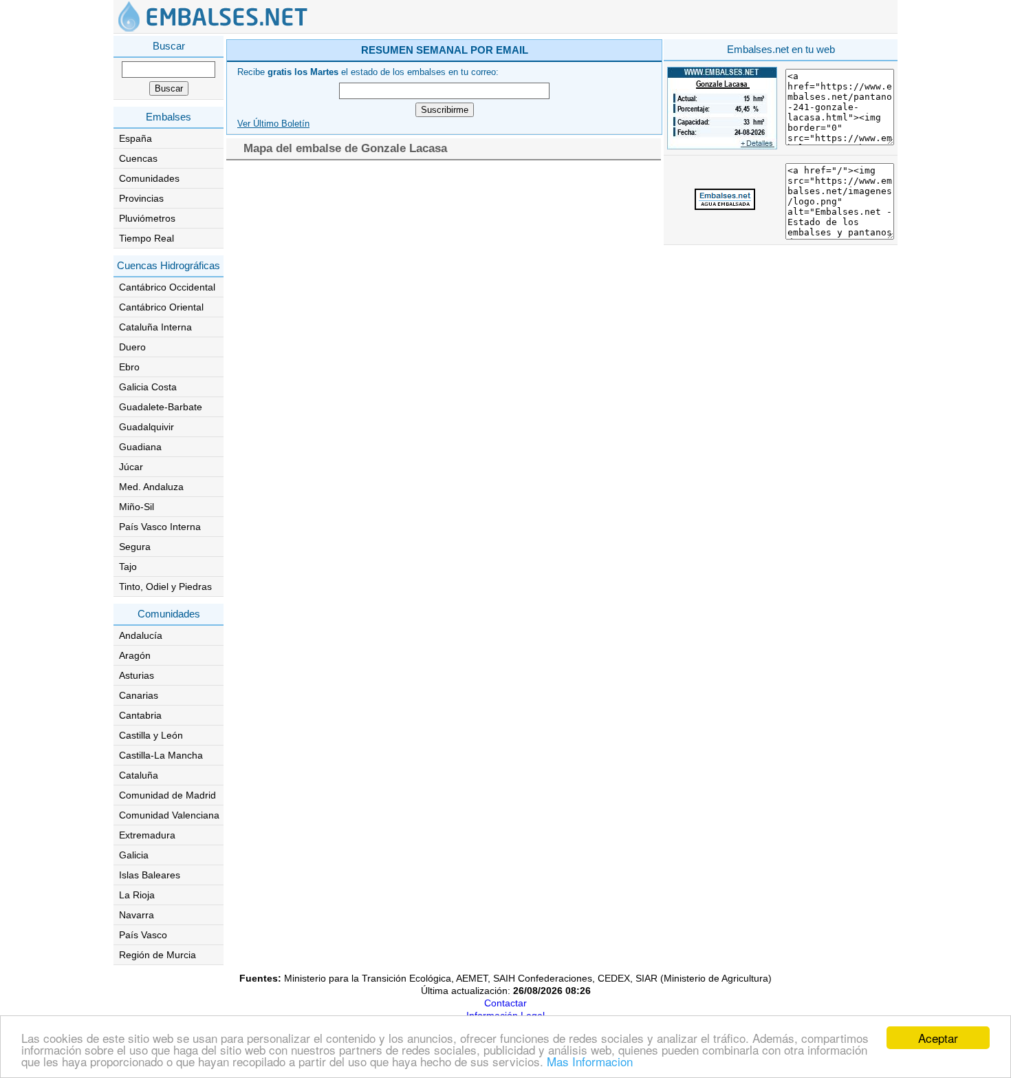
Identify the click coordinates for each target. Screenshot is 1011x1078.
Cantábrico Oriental (161, 307)
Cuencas (138, 158)
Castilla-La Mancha (161, 755)
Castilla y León (151, 735)
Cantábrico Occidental (167, 287)
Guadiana (140, 446)
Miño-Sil (136, 506)
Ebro (129, 366)
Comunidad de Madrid (167, 795)
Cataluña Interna (155, 326)
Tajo (128, 566)
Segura (135, 546)
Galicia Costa (148, 386)
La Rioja (137, 894)
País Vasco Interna (160, 526)
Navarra (136, 914)
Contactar (505, 1002)
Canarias (138, 695)
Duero (132, 346)
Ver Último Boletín (273, 124)
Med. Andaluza (151, 486)
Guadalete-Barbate (160, 406)
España (135, 138)
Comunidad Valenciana (169, 815)
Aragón (135, 655)
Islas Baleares (149, 874)
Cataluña (138, 775)
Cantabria (140, 715)
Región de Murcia (157, 954)
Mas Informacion (590, 1061)
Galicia (134, 854)
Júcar (131, 466)
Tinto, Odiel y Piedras (165, 586)
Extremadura (147, 835)
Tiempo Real (146, 238)
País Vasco (143, 934)
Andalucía (140, 635)
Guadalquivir (146, 426)
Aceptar (938, 1037)
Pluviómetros (147, 218)
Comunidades (149, 178)
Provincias (141, 198)
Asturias (136, 675)
